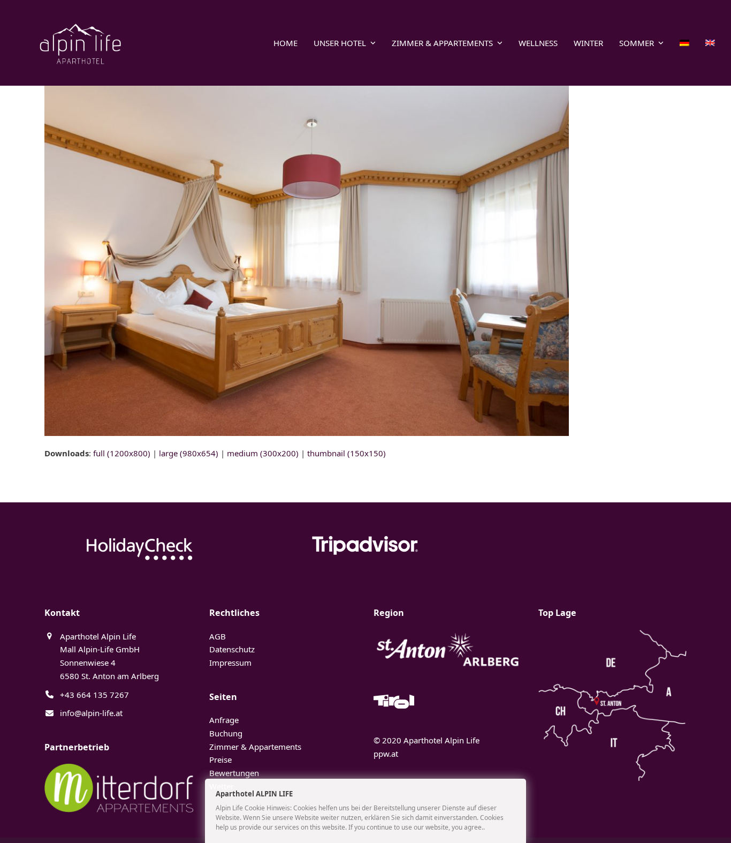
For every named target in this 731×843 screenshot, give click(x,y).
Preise (220, 759)
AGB (217, 636)
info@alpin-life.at (91, 712)
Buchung (225, 733)
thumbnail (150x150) (346, 453)
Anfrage (224, 719)
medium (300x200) (263, 453)
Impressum (230, 662)
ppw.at (386, 753)
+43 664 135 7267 (94, 694)
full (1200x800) (121, 453)
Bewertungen (234, 772)
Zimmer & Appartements (255, 746)
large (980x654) (188, 453)
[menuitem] (684, 42)
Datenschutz (232, 649)
